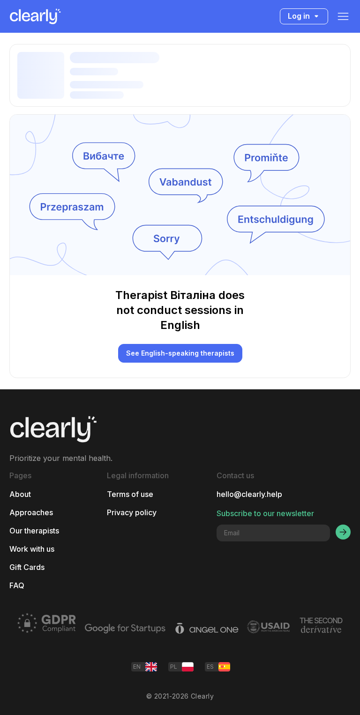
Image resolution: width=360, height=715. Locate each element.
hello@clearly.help (249, 494)
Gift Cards (27, 567)
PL (173, 666)
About (20, 494)
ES (210, 666)
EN (137, 666)
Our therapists (34, 530)
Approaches (31, 512)
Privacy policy (132, 512)
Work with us (31, 549)
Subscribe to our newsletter (265, 513)
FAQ (16, 585)
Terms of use (130, 494)
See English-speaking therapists (180, 353)
